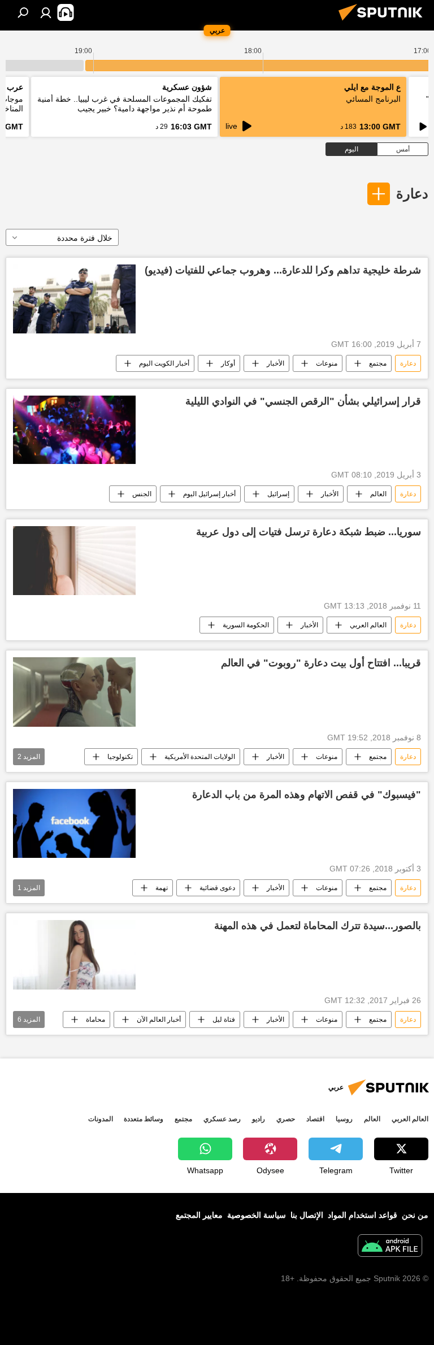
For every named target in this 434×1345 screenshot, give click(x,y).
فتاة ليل (223, 1019)
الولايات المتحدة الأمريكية (199, 757)
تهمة (161, 888)
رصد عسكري (222, 1119)
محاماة (95, 1019)
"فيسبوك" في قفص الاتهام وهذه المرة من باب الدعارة (306, 794)
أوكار (228, 363)
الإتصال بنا (306, 1215)
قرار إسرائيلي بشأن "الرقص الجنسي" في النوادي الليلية (303, 401)
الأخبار (275, 363)
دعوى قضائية (217, 888)
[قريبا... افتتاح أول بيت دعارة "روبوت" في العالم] (74, 692)
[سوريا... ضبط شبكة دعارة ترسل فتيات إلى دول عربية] (74, 560)
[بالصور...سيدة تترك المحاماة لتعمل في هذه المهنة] (74, 955)
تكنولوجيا (120, 757)
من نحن (415, 1215)
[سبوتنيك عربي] (383, 22)
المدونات (100, 1119)
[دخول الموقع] (45, 12)
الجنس (141, 494)
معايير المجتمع (199, 1215)
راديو (258, 1119)
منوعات (326, 363)
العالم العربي (368, 625)
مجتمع (378, 363)
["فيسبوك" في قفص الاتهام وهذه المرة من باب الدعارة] (74, 823)
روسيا (344, 1119)
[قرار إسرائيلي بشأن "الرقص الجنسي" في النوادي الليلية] (74, 430)
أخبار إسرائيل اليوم (209, 494)
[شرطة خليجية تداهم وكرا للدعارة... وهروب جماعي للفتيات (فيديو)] (74, 298)
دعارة (412, 193)
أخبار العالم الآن (159, 1019)
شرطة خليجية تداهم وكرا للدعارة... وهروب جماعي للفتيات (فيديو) (283, 270)
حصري (285, 1119)
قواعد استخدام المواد (362, 1215)
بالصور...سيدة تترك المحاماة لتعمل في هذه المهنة (317, 925)
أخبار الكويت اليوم (164, 363)
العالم (378, 494)
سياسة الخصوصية (256, 1215)
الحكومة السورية (246, 625)
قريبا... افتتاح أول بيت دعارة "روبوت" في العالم (321, 663)
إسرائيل (278, 494)
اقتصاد (315, 1119)
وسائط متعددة (143, 1119)
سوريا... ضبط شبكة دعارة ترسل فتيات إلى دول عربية (308, 531)
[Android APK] (389, 1247)
